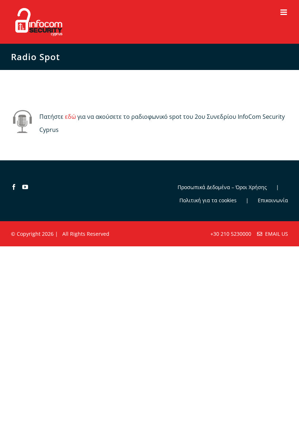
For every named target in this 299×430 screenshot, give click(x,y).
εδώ (70, 117)
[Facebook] (14, 187)
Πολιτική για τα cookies (208, 200)
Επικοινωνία (273, 200)
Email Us (275, 233)
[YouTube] (25, 187)
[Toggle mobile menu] (284, 12)
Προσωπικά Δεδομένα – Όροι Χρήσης (222, 187)
